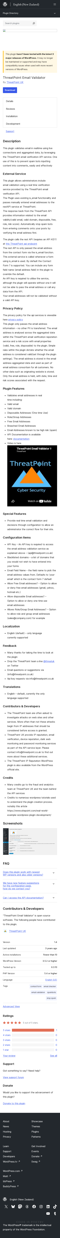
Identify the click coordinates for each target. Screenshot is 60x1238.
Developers (9, 1156)
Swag (35, 1161)
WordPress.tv (11, 1161)
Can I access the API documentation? (23, 897)
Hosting (7, 1131)
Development (13, 123)
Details (9, 101)
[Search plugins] (34, 23)
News (6, 1126)
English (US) (51, 980)
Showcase (37, 1121)
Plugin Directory (10, 13)
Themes (35, 1126)
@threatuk (48, 661)
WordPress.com (13, 1171)
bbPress (9, 1181)
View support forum (13, 1077)
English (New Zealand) (22, 1199)
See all (53, 1055)
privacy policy (15, 319)
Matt (7, 1176)
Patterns (36, 1136)
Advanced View (11, 1006)
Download (10, 90)
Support (10, 131)
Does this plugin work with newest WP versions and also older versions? (23, 873)
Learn (6, 1146)
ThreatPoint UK (15, 82)
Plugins (35, 1131)
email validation (38, 992)
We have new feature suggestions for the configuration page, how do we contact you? (21, 886)
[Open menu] (55, 4)
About (6, 1121)
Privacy (7, 1136)
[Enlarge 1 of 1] (53, 832)
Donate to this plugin (14, 1103)
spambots (51, 992)
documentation (21, 438)
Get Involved (38, 1146)
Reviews (10, 108)
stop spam (51, 998)
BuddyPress (11, 1186)
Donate (36, 1156)
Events (35, 1151)
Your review (9, 1055)
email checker (50, 986)
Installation (12, 116)
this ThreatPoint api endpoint (21, 243)
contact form (35, 986)
